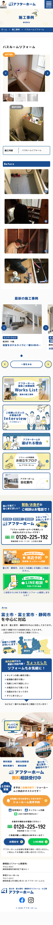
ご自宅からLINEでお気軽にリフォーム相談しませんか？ (26, 594)
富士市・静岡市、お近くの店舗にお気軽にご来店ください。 (26, 569)
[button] (6, 73)
